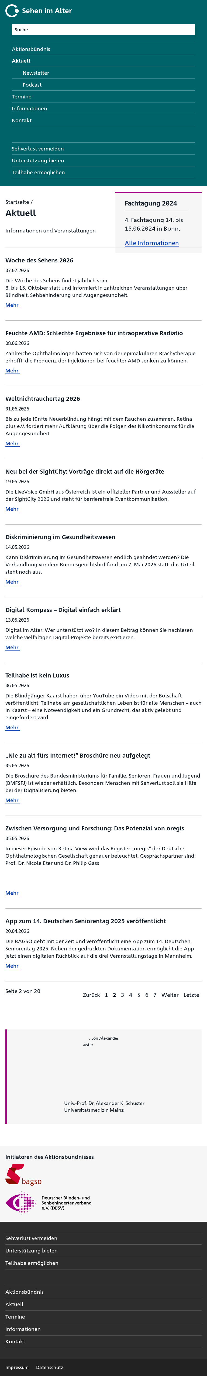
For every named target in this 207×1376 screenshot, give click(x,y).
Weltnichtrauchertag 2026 (42, 398)
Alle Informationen (152, 243)
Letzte (191, 994)
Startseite (17, 201)
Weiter (170, 994)
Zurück (91, 994)
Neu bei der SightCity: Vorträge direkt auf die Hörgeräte (84, 471)
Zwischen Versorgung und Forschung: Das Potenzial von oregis (94, 828)
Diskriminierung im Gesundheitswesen (60, 536)
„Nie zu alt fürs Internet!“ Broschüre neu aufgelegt (77, 755)
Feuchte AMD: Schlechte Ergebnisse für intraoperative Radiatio (94, 333)
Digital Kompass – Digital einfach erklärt (63, 609)
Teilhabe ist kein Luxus (37, 675)
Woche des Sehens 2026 (39, 260)
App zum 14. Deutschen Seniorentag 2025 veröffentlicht (85, 921)
